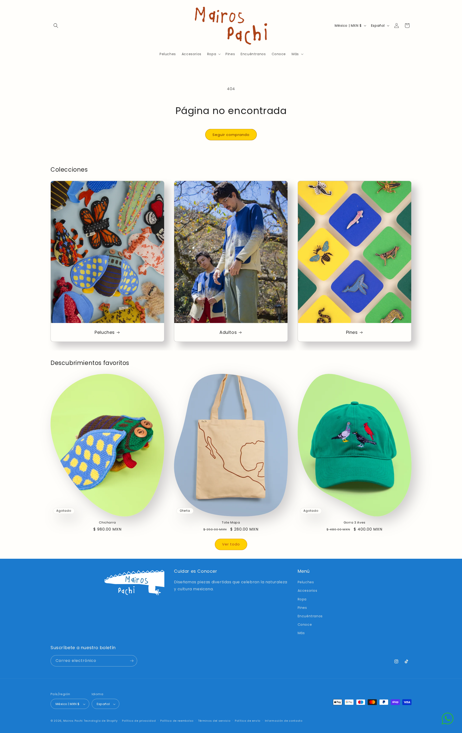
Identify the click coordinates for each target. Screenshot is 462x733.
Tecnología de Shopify (101, 721)
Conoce (305, 624)
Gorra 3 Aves (355, 523)
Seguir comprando (231, 134)
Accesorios (307, 590)
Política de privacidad (139, 721)
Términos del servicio (214, 721)
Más (301, 633)
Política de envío (247, 721)
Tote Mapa (231, 523)
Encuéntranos (310, 616)
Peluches (105, 332)
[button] (56, 25)
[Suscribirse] (131, 660)
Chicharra (107, 523)
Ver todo (231, 544)
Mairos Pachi (73, 721)
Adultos (228, 332)
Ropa (302, 599)
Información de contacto (283, 721)
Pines (352, 332)
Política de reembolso (176, 721)
